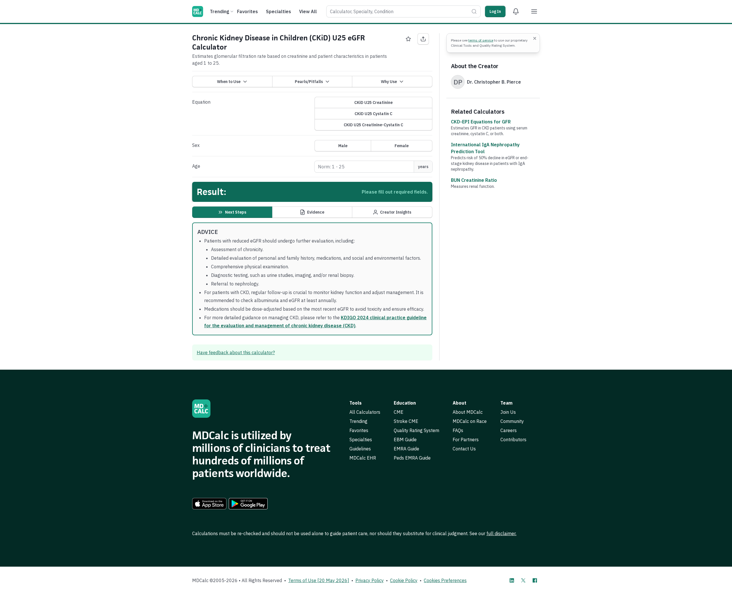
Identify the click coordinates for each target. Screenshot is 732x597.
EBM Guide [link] (405, 439)
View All (308, 11)
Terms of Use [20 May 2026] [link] (318, 580)
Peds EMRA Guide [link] (412, 458)
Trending (219, 11)
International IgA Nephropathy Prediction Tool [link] (485, 148)
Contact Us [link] (464, 449)
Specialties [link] (360, 439)
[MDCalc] (197, 11)
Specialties (278, 11)
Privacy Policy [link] (369, 580)
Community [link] (512, 421)
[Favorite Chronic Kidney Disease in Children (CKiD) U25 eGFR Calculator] (408, 39)
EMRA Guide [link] (406, 449)
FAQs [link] (458, 430)
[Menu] (534, 11)
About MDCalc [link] (468, 412)
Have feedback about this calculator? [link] (236, 352)
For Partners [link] (466, 439)
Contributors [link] (513, 439)
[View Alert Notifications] (516, 11)
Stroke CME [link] (406, 421)
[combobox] (403, 11)
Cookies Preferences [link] (445, 580)
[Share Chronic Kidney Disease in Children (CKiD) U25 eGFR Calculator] (423, 39)
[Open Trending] (231, 11)
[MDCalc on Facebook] (535, 580)
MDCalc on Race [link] (470, 421)
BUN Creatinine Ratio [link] (474, 180)
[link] (209, 503)
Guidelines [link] (360, 449)
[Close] (534, 38)
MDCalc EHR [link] (362, 458)
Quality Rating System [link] (416, 430)
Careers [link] (508, 430)
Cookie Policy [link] (403, 580)
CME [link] (398, 412)
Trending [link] (358, 421)
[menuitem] (221, 11)
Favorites (247, 11)
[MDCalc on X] (523, 580)
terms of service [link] (480, 40)
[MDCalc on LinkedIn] (512, 580)
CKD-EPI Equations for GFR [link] (481, 122)
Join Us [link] (508, 412)
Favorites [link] (358, 430)
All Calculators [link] (364, 412)
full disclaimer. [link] (501, 533)
